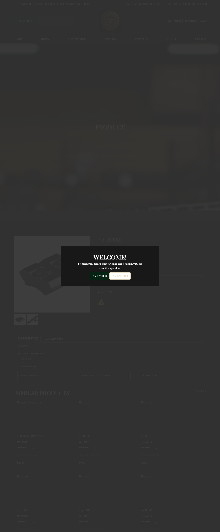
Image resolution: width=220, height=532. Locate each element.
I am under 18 (120, 275)
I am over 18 (99, 275)
